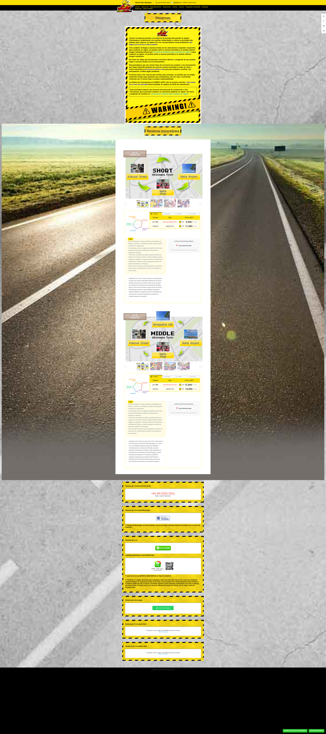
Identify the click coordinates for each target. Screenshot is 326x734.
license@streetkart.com (154, 69)
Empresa (205, 7)
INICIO (137, 7)
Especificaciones (155, 7)
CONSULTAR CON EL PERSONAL (295, 730)
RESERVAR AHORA (316, 730)
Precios (174, 7)
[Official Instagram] (323, 25)
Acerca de (144, 7)
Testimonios (167, 7)
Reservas (138, 9)
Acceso (181, 7)
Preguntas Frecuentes (192, 7)
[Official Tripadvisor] (323, 30)
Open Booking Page (185, 245)
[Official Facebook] (323, 21)
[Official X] (323, 16)
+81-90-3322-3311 (163, 493)
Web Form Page (163, 632)
